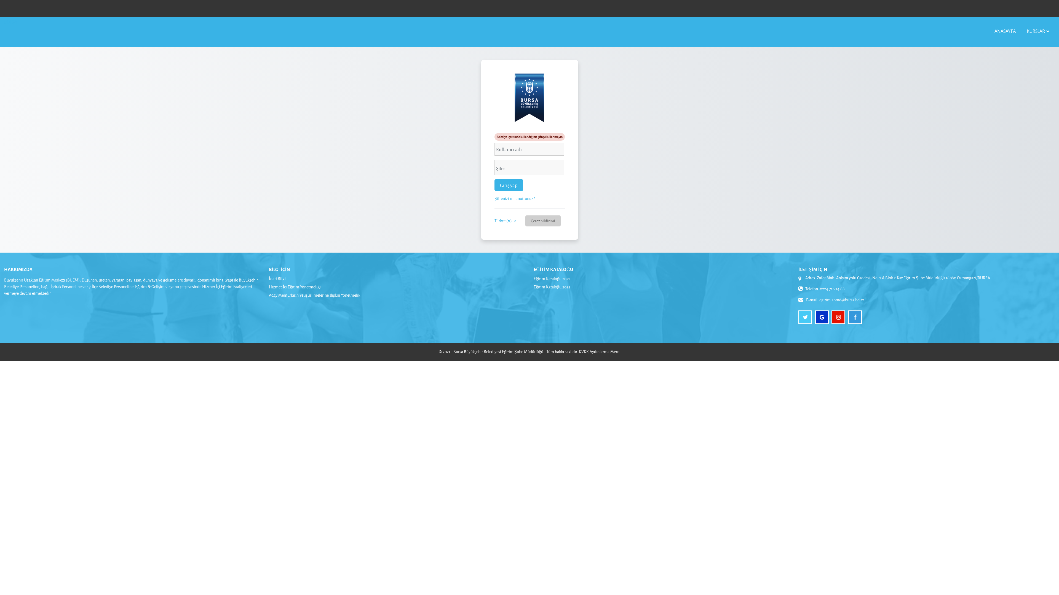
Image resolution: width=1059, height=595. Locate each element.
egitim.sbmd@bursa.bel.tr (841, 300)
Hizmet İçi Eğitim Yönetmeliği (295, 287)
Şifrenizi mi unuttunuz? (514, 198)
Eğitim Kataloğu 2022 (552, 287)
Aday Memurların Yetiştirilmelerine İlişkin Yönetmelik (314, 295)
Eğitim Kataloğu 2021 (552, 279)
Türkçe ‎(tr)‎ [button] (503, 221)
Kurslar (1036, 31)
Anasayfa (1005, 31)
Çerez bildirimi (543, 220)
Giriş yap (509, 185)
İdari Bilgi (277, 279)
